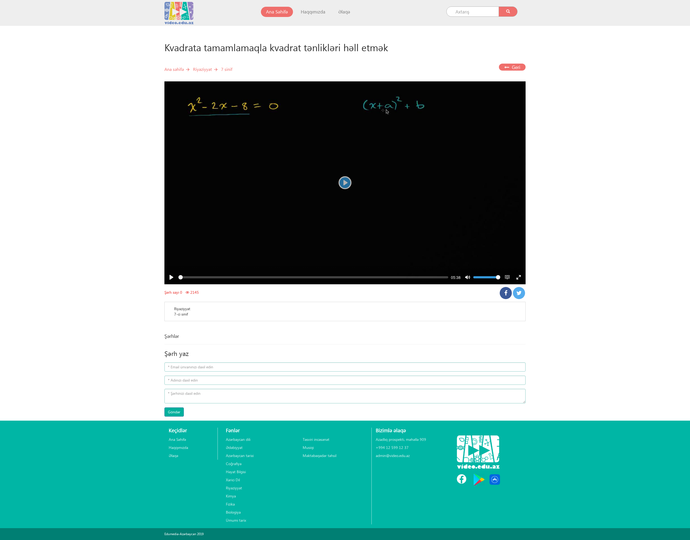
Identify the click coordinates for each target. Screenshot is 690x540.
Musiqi (308, 447)
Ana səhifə (174, 69)
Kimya (231, 496)
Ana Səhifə (279, 11)
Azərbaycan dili (238, 439)
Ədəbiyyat (234, 447)
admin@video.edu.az (393, 455)
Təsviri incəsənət (316, 439)
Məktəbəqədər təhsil (319, 455)
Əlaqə (344, 12)
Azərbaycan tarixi (240, 455)
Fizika (230, 504)
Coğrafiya (234, 463)
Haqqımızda (313, 12)
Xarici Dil (233, 479)
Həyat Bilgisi (236, 471)
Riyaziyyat (202, 69)
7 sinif (226, 69)
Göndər (174, 411)
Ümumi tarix (236, 520)
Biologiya (233, 512)
